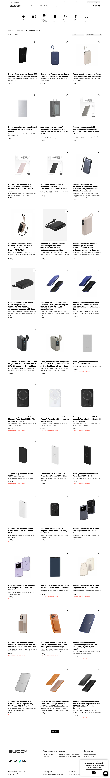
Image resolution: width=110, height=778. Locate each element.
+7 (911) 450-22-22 (14, 2)
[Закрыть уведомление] (106, 761)
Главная (10, 30)
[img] (23, 18)
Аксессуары (19, 30)
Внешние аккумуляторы (33, 30)
